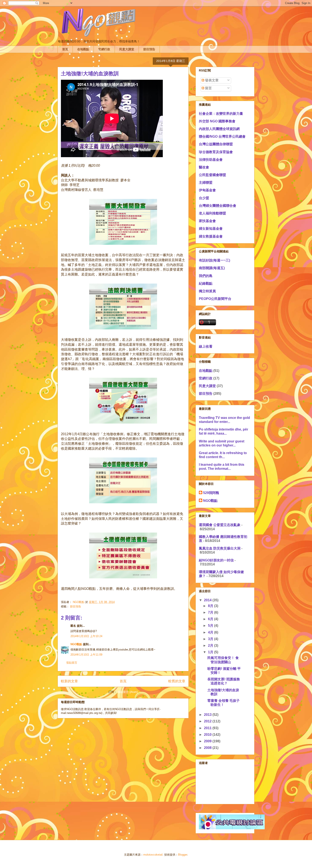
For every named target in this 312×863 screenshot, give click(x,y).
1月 (211, 652)
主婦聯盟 (205, 182)
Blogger (182, 854)
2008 (208, 748)
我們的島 (205, 276)
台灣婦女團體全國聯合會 (217, 205)
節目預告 (149, 49)
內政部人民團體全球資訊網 (219, 129)
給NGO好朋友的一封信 (216, 560)
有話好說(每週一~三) (214, 260)
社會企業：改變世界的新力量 (221, 113)
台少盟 (204, 198)
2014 (208, 600)
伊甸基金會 (207, 190)
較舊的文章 (176, 681)
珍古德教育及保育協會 (216, 152)
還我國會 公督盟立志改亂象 (219, 525)
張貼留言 (71, 662)
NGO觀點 (76, 644)
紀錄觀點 (205, 283)
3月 (211, 639)
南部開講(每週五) (212, 268)
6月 (211, 619)
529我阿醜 (211, 493)
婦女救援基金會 (211, 236)
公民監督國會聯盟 (212, 175)
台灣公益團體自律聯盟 (216, 144)
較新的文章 (69, 681)
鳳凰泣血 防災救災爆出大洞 (219, 548)
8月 (211, 606)
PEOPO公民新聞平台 (215, 299)
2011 (208, 728)
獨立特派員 (207, 291)
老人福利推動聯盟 (212, 213)
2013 (208, 714)
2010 (208, 734)
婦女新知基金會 (211, 228)
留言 (208, 88)
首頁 (65, 49)
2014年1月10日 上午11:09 (86, 654)
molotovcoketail (153, 854)
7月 (211, 612)
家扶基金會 (207, 221)
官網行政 (104, 49)
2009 (208, 741)
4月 (211, 632)
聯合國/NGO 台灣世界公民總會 (222, 136)
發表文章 (211, 80)
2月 (211, 645)
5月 (211, 625)
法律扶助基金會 (211, 159)
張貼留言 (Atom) (128, 692)
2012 (208, 721)
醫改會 (204, 167)
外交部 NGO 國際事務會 (217, 121)
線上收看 (205, 346)
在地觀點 (83, 49)
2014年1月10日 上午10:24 (86, 636)
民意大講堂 (126, 49)
